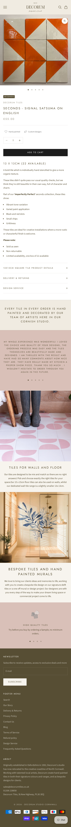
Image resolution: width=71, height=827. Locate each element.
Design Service (10, 743)
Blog (5, 727)
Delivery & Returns (12, 710)
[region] (35, 622)
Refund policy (10, 738)
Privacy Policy (10, 716)
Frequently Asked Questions (17, 749)
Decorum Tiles (13, 102)
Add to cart (35, 152)
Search (6, 700)
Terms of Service (11, 732)
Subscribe (15, 681)
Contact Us (8, 721)
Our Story (8, 705)
